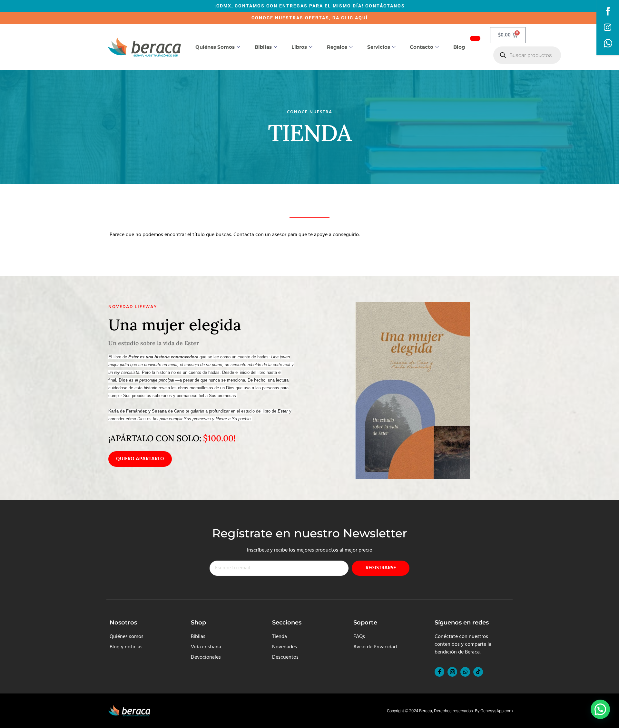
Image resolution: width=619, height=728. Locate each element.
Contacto (421, 47)
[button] (600, 709)
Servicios (378, 47)
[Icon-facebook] (439, 672)
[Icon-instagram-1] (452, 672)
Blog (459, 47)
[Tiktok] (478, 672)
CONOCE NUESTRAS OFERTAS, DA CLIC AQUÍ (309, 17)
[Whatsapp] (465, 672)
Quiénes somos (215, 47)
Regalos (337, 47)
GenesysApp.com (496, 711)
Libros (299, 47)
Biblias (263, 47)
